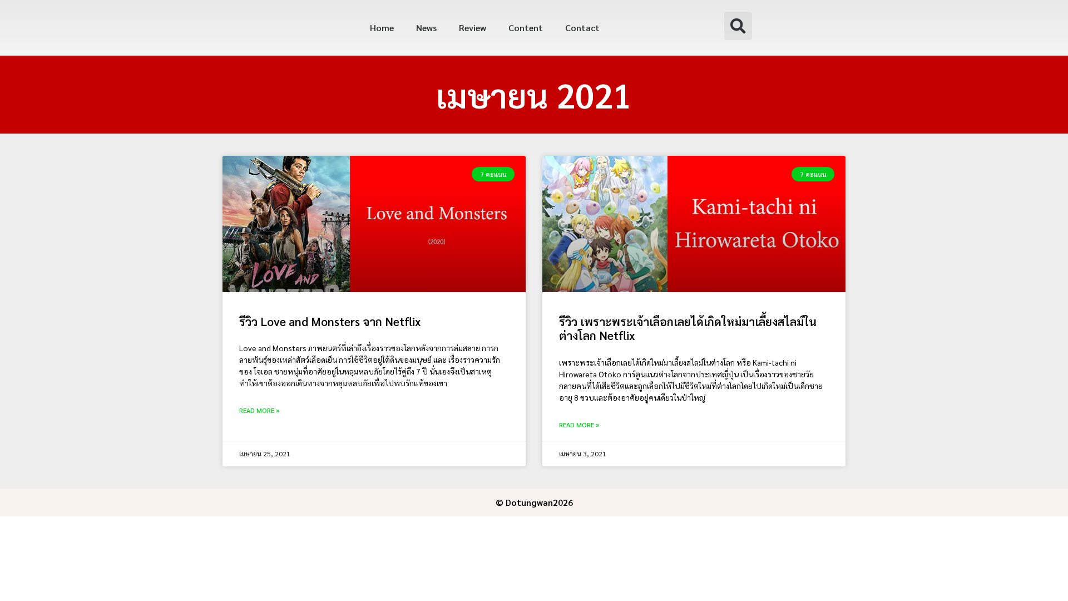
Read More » (259, 410)
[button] (738, 26)
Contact (582, 27)
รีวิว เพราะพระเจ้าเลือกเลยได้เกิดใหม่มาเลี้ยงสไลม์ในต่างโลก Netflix (688, 328)
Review (472, 27)
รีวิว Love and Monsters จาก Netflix (330, 321)
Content (525, 27)
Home (382, 27)
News (426, 27)
